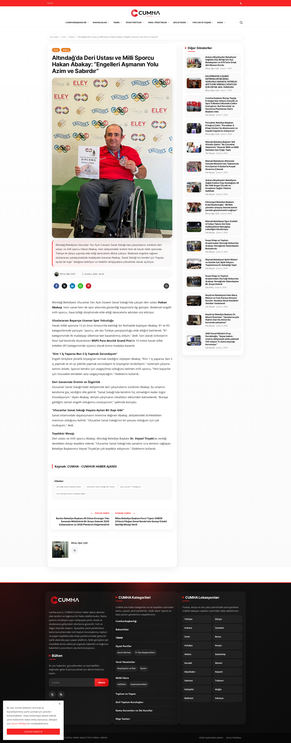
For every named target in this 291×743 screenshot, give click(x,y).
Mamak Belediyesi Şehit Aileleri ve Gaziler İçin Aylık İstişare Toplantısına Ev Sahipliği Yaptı (221, 262)
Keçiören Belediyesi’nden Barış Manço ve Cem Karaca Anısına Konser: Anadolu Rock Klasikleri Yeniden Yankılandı (221, 299)
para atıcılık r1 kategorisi (130, 486)
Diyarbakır (189, 671)
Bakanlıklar (122, 629)
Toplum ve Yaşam (126, 693)
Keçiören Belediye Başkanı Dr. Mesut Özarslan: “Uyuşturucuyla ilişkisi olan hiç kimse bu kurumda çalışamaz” (222, 318)
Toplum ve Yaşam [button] (201, 22)
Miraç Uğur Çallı (79, 542)
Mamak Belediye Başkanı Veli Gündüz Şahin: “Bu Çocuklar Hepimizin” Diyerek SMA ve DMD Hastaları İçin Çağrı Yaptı (222, 146)
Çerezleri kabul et (33, 731)
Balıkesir (188, 698)
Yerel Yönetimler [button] (157, 22)
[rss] (61, 694)
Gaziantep (220, 654)
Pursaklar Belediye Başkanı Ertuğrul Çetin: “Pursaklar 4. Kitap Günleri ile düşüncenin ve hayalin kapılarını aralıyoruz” (221, 126)
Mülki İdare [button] (179, 22)
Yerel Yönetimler (125, 661)
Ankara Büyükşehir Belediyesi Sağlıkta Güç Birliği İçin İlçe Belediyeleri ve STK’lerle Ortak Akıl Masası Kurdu (220, 61)
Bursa (218, 636)
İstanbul (219, 627)
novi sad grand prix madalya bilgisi (70, 493)
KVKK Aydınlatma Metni (211, 737)
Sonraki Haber (123, 513)
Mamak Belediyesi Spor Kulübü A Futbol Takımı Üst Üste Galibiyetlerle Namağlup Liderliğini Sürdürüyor (221, 225)
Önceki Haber (101, 513)
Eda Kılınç (209, 287)
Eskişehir (189, 689)
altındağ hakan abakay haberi (68, 486)
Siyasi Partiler (124, 645)
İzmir (187, 636)
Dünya (218, 619)
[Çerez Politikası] (19, 723)
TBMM (119, 637)
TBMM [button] (116, 22)
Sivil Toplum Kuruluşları (129, 701)
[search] (241, 22)
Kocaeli (188, 663)
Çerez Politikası (233, 737)
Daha (220, 22)
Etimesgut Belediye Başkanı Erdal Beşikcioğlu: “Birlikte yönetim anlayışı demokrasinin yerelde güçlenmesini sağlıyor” (221, 206)
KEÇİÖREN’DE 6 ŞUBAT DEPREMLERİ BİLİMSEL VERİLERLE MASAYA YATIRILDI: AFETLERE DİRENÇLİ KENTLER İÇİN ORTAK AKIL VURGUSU (221, 81)
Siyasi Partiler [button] (134, 22)
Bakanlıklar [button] (100, 22)
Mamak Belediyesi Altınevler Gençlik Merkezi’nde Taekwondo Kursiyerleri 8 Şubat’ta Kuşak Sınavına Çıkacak (222, 165)
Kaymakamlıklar (139, 684)
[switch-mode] (241, 3)
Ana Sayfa (54, 37)
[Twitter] (52, 694)
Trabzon (219, 680)
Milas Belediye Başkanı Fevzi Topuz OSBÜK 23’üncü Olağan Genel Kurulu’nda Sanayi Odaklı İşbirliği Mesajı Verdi (141, 521)
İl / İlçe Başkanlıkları (145, 652)
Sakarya (219, 698)
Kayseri (219, 671)
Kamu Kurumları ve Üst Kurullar (134, 710)
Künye (50, 3)
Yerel (63, 37)
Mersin (218, 663)
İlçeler (143, 668)
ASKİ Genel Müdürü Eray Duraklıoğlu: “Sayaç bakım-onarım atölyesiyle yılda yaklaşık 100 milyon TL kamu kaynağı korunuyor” (222, 339)
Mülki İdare (122, 677)
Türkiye (188, 619)
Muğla (218, 689)
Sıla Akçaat (210, 115)
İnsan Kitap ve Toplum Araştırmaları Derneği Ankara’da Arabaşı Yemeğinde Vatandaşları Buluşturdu (222, 244)
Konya (218, 645)
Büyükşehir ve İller (126, 668)
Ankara (72, 37)
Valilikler (121, 684)
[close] (59, 703)
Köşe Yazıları (123, 718)
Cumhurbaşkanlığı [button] (76, 22)
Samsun (188, 680)
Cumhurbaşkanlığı (126, 620)
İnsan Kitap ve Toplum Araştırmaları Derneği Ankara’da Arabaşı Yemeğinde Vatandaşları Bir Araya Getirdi (222, 280)
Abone (101, 682)
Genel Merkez (124, 652)
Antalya (188, 645)
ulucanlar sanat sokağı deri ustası (101, 486)
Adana (187, 654)
